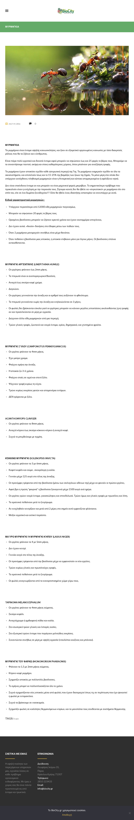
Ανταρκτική (64, 178)
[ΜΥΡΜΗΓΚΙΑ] (67, 80)
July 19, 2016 (14, 124)
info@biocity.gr (45, 788)
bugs (16, 718)
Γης (74, 171)
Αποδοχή (67, 814)
